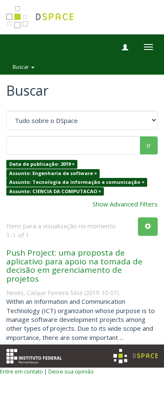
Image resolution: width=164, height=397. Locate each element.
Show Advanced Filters (125, 204)
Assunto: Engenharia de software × (53, 173)
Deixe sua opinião (71, 371)
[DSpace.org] (135, 356)
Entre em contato (21, 371)
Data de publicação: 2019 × (41, 164)
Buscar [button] (21, 67)
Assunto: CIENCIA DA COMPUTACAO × (55, 191)
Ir (148, 145)
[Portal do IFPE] (34, 355)
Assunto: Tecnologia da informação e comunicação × (76, 182)
